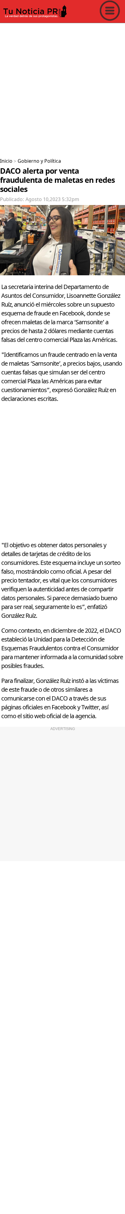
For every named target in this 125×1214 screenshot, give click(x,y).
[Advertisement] (62, 88)
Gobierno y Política (39, 161)
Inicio (6, 161)
